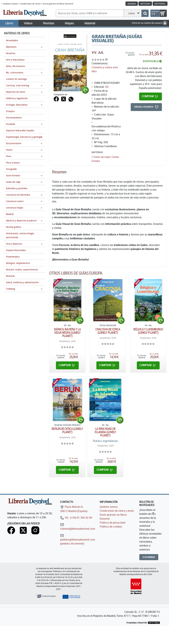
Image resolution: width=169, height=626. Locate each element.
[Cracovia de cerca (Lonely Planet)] (107, 300)
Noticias (145, 3)
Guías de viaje (101, 157)
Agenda (131, 3)
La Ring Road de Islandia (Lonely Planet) (105, 432)
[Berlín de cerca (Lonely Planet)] (67, 400)
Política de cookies (111, 526)
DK (107, 87)
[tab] (59, 172)
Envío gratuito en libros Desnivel (58, 3)
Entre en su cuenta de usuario (147, 22)
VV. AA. (98, 52)
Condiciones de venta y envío (117, 511)
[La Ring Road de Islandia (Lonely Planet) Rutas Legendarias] (105, 400)
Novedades (12, 40)
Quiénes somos (10, 3)
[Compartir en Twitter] (63, 98)
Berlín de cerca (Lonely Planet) (67, 430)
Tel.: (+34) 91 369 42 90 (78, 517)
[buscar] (145, 13)
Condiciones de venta (30, 3)
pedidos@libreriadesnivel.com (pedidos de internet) (77, 541)
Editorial (160, 3)
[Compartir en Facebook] (56, 98)
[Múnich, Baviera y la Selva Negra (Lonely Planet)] (67, 300)
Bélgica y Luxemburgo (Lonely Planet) (148, 331)
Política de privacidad (112, 522)
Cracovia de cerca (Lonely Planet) (107, 331)
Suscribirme (149, 557)
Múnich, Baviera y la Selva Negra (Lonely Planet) (67, 332)
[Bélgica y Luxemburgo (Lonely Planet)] (148, 300)
